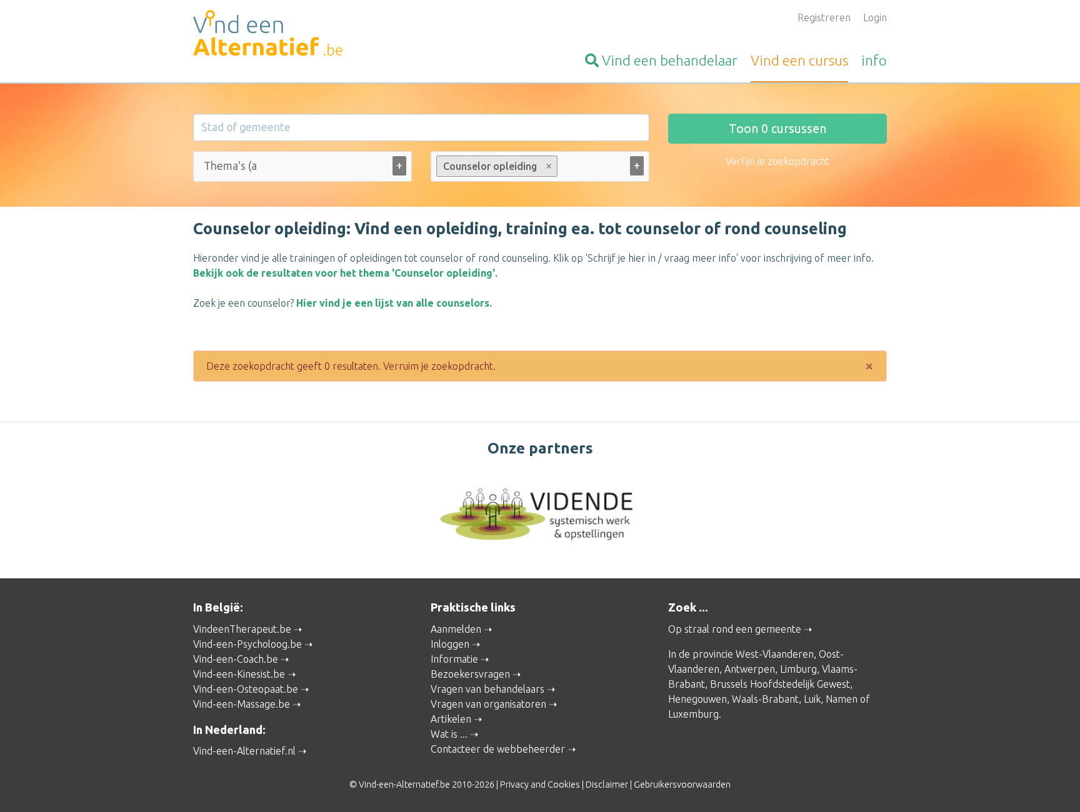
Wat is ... (449, 734)
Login (875, 17)
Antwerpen (749, 669)
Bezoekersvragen (470, 674)
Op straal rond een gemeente (734, 629)
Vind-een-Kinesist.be (239, 674)
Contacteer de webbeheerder (498, 749)
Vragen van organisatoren (488, 704)
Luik (812, 699)
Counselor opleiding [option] (486, 166)
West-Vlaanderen (775, 654)
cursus (799, 60)
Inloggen (450, 644)
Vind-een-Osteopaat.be (245, 689)
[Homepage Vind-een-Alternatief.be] (302, 35)
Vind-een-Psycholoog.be (247, 644)
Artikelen (451, 719)
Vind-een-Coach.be (235, 659)
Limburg (798, 669)
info (874, 60)
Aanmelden (456, 629)
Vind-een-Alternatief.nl (244, 750)
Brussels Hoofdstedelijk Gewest (780, 684)
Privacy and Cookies (540, 785)
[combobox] (302, 169)
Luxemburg (693, 714)
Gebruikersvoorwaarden (682, 785)
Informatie (454, 659)
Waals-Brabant (765, 699)
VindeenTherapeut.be (242, 629)
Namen (842, 699)
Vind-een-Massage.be (241, 704)
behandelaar (670, 60)
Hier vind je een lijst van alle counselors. (394, 303)
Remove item (549, 166)
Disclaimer (607, 785)
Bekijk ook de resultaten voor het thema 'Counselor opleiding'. (345, 273)
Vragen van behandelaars (487, 689)
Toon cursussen (777, 128)
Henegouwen (697, 699)
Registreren (824, 17)
